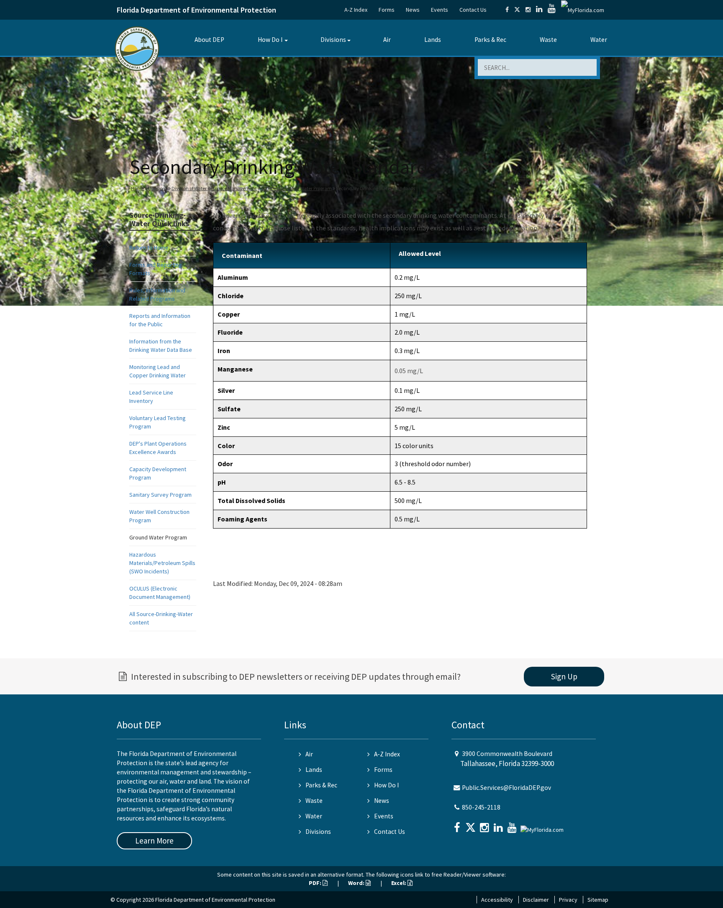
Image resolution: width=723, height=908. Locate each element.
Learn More (154, 841)
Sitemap (597, 899)
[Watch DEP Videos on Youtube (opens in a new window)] (552, 9)
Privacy (568, 899)
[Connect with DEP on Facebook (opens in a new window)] (507, 9)
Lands (432, 40)
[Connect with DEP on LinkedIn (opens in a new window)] (539, 9)
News (413, 9)
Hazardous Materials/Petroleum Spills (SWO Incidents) (162, 563)
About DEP (209, 40)
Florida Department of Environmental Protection (196, 10)
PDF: (316, 883)
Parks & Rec (490, 40)
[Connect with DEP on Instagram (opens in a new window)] (528, 9)
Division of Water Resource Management (214, 188)
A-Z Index (355, 9)
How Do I (270, 40)
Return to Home (149, 247)
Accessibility (497, 899)
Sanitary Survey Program (160, 494)
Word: (357, 883)
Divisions (333, 40)
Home (137, 188)
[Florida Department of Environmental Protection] (137, 48)
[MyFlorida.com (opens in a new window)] (582, 9)
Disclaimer (536, 899)
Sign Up (564, 676)
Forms (387, 9)
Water (598, 40)
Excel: (399, 883)
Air (387, 40)
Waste (548, 40)
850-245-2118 (481, 807)
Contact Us (473, 9)
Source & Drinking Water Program (296, 188)
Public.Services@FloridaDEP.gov (506, 788)
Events (439, 9)
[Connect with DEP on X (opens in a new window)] (517, 9)
